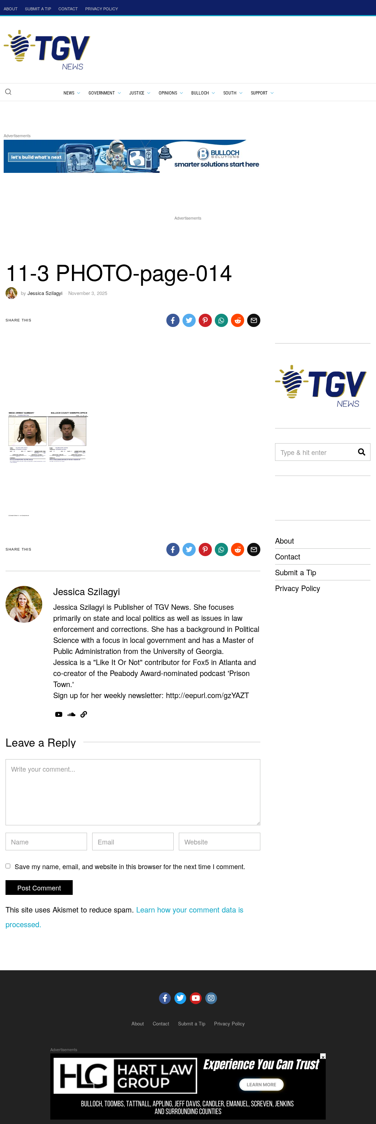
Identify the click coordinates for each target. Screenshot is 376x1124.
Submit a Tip (295, 572)
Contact (287, 556)
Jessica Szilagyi (45, 292)
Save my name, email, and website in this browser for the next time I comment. (130, 866)
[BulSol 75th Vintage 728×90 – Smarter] (137, 155)
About (284, 540)
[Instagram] (211, 998)
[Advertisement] (188, 238)
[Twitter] (180, 998)
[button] (8, 91)
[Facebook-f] (165, 998)
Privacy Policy (297, 588)
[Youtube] (196, 998)
